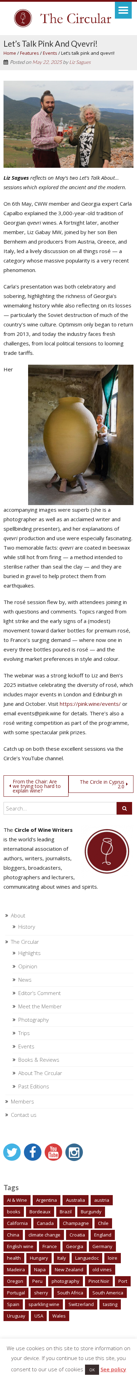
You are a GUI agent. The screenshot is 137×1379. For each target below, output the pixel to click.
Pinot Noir (99, 1281)
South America (107, 1293)
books (13, 1211)
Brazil (66, 1211)
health (14, 1258)
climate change (44, 1235)
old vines (102, 1269)
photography (65, 1281)
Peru (37, 1281)
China (13, 1235)
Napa (40, 1269)
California (17, 1223)
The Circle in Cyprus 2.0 (102, 784)
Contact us (24, 1114)
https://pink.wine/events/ (90, 703)
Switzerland (81, 1304)
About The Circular (40, 1072)
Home (10, 53)
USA (38, 1316)
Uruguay (16, 1316)
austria (101, 1200)
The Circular (25, 941)
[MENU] (123, 10)
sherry (41, 1293)
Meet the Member (40, 1006)
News (25, 979)
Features (29, 53)
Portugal (16, 1293)
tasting (110, 1304)
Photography (33, 1019)
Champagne (76, 1223)
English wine (20, 1246)
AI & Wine (17, 1200)
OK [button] (92, 1369)
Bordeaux (40, 1211)
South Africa (70, 1293)
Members (22, 1101)
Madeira (16, 1269)
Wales (59, 1316)
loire (112, 1258)
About (18, 915)
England (102, 1235)
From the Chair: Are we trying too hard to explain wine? (37, 786)
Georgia (74, 1246)
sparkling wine (43, 1304)
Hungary (39, 1258)
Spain (13, 1304)
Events (50, 53)
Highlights (29, 952)
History (26, 926)
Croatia (77, 1235)
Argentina (46, 1200)
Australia (75, 1200)
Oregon (15, 1281)
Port (122, 1281)
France (50, 1246)
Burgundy (91, 1211)
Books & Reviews (38, 1059)
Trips (24, 1032)
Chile (103, 1223)
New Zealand (69, 1269)
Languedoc (87, 1258)
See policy (113, 1369)
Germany (102, 1246)
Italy (61, 1258)
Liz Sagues (80, 62)
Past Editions (33, 1086)
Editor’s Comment (39, 992)
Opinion (27, 966)
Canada (45, 1223)
